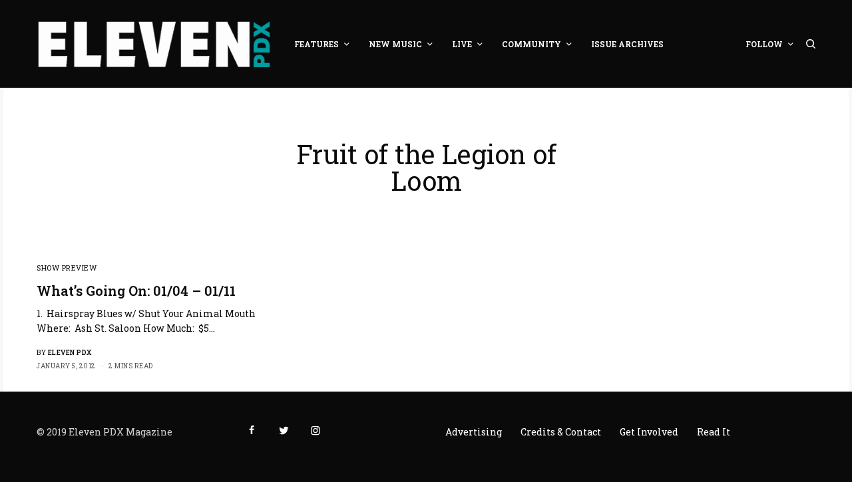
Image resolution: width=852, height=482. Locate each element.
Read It (713, 431)
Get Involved (649, 431)
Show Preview (67, 268)
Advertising (473, 431)
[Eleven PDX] (154, 44)
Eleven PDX (70, 352)
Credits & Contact (561, 431)
